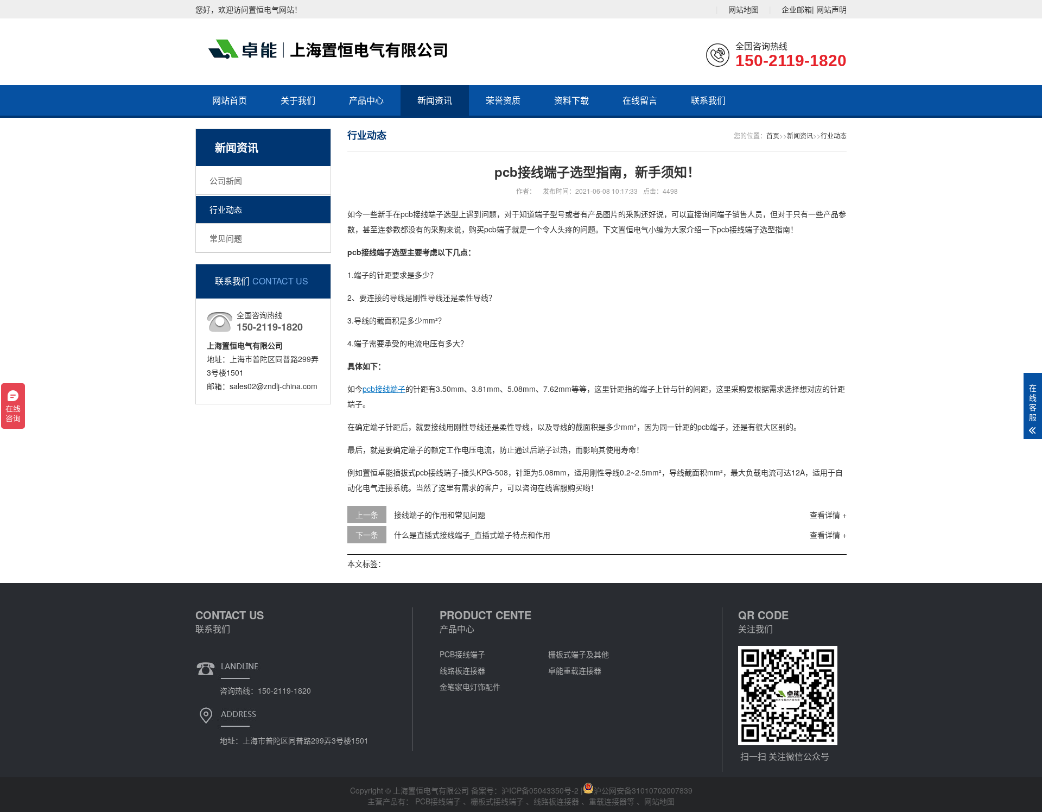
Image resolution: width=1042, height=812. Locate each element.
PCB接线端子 (462, 654)
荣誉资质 (503, 100)
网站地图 (743, 9)
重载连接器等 (613, 801)
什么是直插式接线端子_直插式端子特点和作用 (472, 534)
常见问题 (225, 238)
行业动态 (225, 209)
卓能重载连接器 (574, 670)
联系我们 (708, 100)
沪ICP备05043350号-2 (540, 790)
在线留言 (639, 100)
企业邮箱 (797, 9)
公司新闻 (225, 180)
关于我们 (298, 100)
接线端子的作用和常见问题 (439, 514)
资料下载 (571, 100)
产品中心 (366, 100)
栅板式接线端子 (498, 801)
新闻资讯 (434, 100)
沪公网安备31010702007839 (643, 790)
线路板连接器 (462, 670)
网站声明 (831, 9)
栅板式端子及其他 (578, 654)
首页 (772, 135)
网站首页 (229, 100)
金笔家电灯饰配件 (470, 686)
